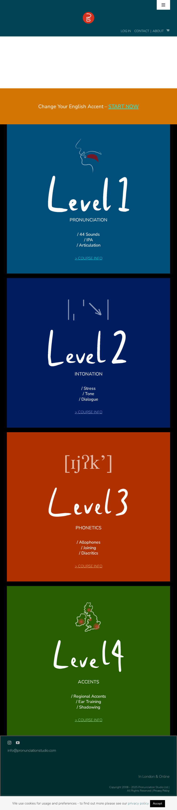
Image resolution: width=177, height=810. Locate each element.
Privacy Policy (161, 790)
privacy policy (138, 803)
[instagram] (9, 742)
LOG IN (126, 31)
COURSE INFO (90, 258)
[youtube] (18, 742)
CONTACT (142, 31)
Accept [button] (157, 803)
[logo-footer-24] (88, 13)
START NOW (123, 106)
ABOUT (158, 31)
